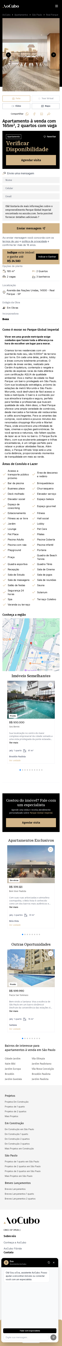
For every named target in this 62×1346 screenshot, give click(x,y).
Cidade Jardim (12, 1058)
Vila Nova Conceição (43, 1068)
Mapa (47, 106)
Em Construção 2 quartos (17, 1139)
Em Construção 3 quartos (17, 1143)
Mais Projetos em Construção (19, 1148)
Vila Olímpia (38, 1058)
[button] (20, 770)
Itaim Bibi (10, 1063)
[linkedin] (41, 114)
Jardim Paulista (40, 1079)
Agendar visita (31, 160)
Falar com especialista (30, 1331)
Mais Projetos (11, 1116)
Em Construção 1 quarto (16, 1134)
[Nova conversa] (49, 1262)
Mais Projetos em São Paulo (19, 1176)
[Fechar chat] (54, 1262)
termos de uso (10, 241)
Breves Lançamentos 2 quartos (20, 1198)
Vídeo (18, 106)
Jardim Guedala (13, 1079)
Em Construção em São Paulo (19, 1129)
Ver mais (13, 742)
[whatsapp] (27, 114)
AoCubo (6, 14)
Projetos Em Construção (17, 1101)
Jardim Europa (13, 1068)
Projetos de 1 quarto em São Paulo (22, 1161)
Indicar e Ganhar (47, 256)
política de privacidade (34, 241)
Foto (18, 98)
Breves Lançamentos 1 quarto (19, 1194)
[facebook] (34, 114)
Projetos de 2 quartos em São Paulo (23, 1166)
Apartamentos (21, 14)
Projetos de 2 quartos (15, 1111)
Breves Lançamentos (15, 1189)
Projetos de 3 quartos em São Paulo (23, 1171)
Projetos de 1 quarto (15, 1106)
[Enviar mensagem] (53, 1337)
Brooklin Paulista (41, 1074)
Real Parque (52, 14)
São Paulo (37, 14)
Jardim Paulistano (41, 1063)
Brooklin (9, 1074)
